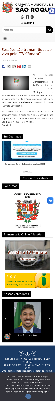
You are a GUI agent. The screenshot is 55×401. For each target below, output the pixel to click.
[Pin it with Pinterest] (19, 66)
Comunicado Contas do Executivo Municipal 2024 (25, 164)
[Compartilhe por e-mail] (29, 66)
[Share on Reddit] (14, 66)
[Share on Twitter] (9, 66)
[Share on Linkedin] (24, 66)
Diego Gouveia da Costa (27, 335)
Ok (28, 396)
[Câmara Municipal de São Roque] (27, 3)
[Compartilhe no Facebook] (3, 66)
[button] (52, 11)
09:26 (10, 60)
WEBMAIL (28, 23)
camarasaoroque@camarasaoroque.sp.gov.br (30, 370)
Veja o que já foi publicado (35, 178)
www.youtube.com (22, 102)
